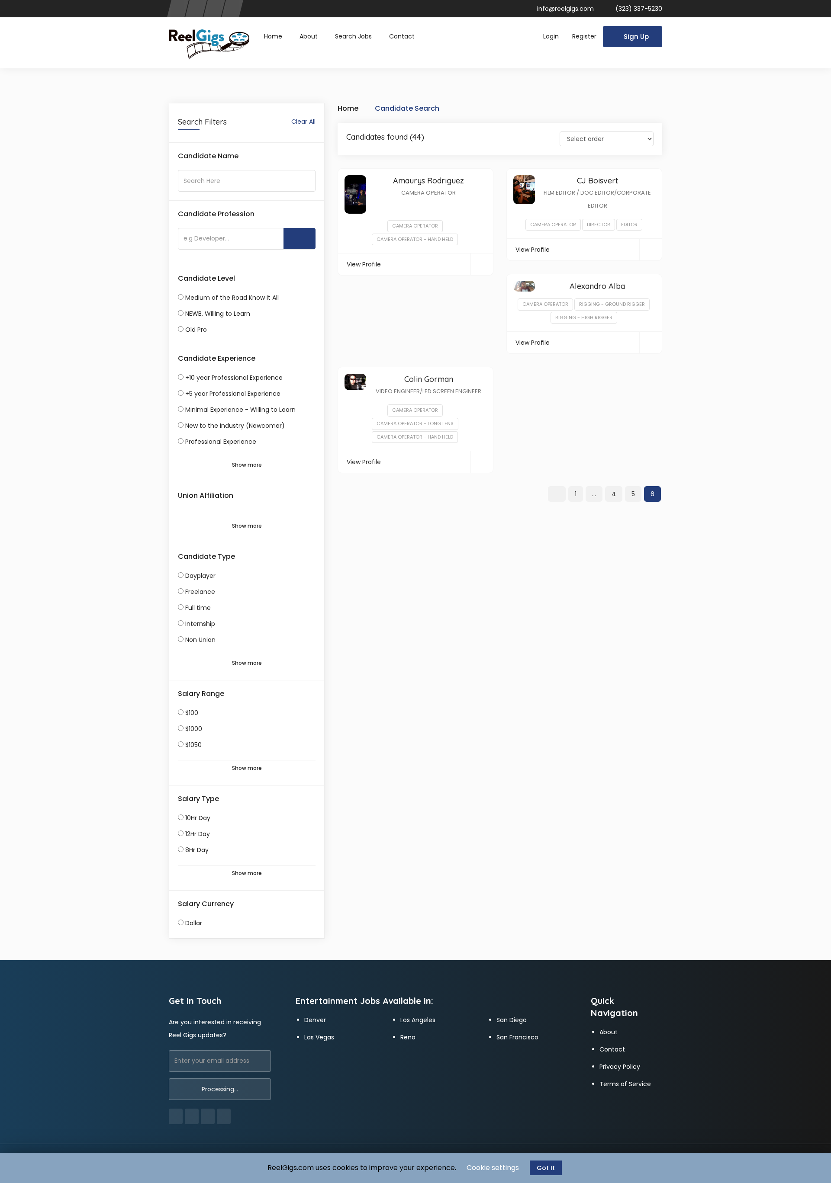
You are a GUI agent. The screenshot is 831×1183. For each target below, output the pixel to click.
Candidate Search (407, 108)
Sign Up (636, 36)
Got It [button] (546, 1168)
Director (598, 224)
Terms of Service (625, 1084)
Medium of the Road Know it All (232, 297)
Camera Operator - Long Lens (415, 423)
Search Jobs (353, 36)
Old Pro (196, 329)
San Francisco (517, 1037)
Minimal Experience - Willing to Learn (240, 409)
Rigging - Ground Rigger (612, 304)
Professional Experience (220, 441)
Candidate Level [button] (206, 278)
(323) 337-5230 (638, 8)
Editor (629, 224)
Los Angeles (417, 1020)
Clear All (303, 121)
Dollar (193, 923)
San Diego (511, 1020)
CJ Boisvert (597, 181)
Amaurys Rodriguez (428, 181)
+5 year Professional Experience (232, 393)
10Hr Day (197, 818)
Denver (315, 1020)
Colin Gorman (428, 379)
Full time (198, 607)
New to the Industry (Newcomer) (235, 425)
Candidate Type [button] (206, 556)
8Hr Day (197, 850)
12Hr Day (197, 834)
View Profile (364, 264)
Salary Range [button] (201, 694)
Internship (200, 623)
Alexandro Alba (597, 286)
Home (273, 36)
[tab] (247, 156)
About (309, 36)
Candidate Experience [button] (216, 358)
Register (584, 36)
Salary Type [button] (198, 799)
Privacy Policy (619, 1066)
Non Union (200, 639)
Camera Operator (415, 225)
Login (551, 36)
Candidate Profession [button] (216, 214)
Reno (408, 1037)
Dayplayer (200, 575)
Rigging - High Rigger (583, 317)
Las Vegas (319, 1037)
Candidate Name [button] (208, 156)
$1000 (193, 729)
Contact (402, 36)
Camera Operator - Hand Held (415, 239)
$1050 (193, 745)
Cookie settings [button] (493, 1168)
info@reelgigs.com (565, 8)
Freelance (200, 591)
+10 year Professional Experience (234, 377)
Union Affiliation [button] (205, 495)
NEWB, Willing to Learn (217, 313)
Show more (247, 465)
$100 (191, 713)
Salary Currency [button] (206, 904)
